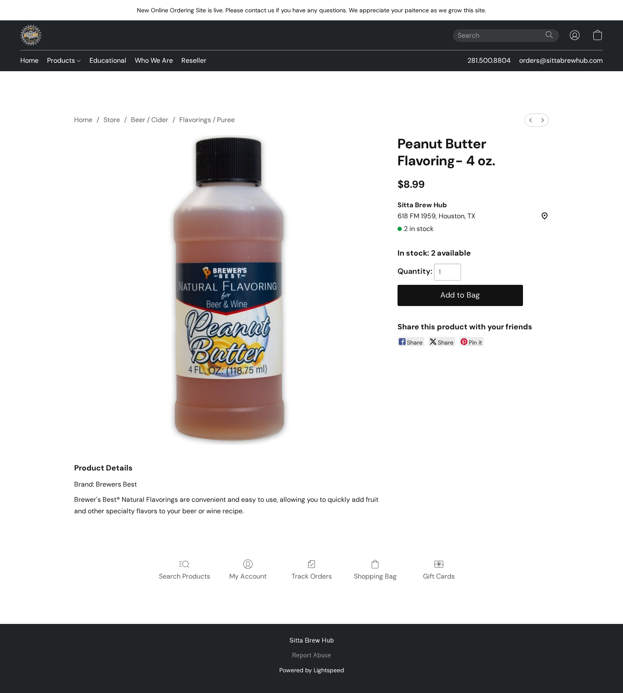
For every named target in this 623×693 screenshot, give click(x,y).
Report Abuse (311, 655)
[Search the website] (549, 35)
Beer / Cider (149, 119)
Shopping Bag (375, 576)
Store (111, 119)
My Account (248, 576)
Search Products (184, 576)
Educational (107, 60)
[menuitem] (531, 120)
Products (62, 60)
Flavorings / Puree (207, 119)
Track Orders (312, 576)
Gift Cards (439, 576)
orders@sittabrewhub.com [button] (561, 60)
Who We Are (154, 60)
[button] (31, 35)
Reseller (193, 60)
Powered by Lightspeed (311, 670)
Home (29, 60)
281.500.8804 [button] (489, 60)
